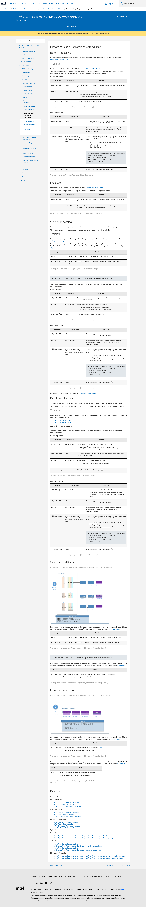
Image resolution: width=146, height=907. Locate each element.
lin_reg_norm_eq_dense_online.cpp (66, 813)
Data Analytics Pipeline (28, 51)
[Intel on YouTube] (46, 883)
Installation (24, 55)
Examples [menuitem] (27, 133)
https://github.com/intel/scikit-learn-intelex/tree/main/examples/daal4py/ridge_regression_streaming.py (77, 849)
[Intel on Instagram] (51, 883)
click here (86, 34)
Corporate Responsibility (93, 876)
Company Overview (38, 876)
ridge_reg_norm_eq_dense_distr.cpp (66, 827)
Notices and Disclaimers (108, 897)
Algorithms (54, 248)
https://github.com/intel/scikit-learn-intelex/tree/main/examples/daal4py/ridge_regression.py (86, 838)
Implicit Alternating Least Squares (30, 149)
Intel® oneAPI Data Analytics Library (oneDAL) (30, 47)
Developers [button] (48, 3)
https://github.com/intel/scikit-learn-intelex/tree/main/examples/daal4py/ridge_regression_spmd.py (89, 858)
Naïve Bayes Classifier (29, 157)
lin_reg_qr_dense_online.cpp (63, 815)
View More (70, 27)
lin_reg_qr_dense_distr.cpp (63, 825)
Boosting (25, 169)
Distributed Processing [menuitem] (27, 128)
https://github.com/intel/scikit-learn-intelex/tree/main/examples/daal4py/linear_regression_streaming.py (77, 845)
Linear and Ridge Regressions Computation (29, 115)
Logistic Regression (29, 153)
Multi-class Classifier (29, 166)
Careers (79, 876)
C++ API (23, 180)
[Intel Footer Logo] (20, 888)
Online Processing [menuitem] (29, 124)
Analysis (24, 79)
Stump (25, 97)
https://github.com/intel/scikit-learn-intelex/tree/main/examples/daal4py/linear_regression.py (87, 836)
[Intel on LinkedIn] (41, 883)
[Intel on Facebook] (32, 883)
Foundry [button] (70, 3)
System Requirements (28, 58)
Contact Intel (52, 876)
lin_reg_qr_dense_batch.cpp (63, 805)
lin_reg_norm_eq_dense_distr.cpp (65, 823)
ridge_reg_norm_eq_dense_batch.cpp (67, 806)
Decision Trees (27, 90)
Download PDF (122, 17)
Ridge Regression (29, 110)
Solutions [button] (36, 3)
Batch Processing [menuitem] (29, 121)
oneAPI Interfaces (26, 62)
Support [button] (25, 3)
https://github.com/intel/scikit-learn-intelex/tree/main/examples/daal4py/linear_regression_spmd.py (89, 856)
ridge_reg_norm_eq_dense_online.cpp (67, 817)
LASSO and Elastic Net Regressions (29, 138)
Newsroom (62, 876)
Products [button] (14, 3)
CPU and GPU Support (29, 69)
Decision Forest (27, 87)
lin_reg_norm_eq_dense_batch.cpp (66, 803)
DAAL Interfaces (26, 65)
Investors (71, 876)
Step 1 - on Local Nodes (62, 420)
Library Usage (26, 72)
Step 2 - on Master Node (62, 422)
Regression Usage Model (59, 60)
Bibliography (25, 177)
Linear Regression (29, 106)
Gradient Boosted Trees (30, 94)
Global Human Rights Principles (98, 898)
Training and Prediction (29, 83)
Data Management (27, 76)
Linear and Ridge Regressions (28, 101)
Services (24, 173)
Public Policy (116, 876)
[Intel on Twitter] (36, 883)
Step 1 (101, 747)
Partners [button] (60, 3)
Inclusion (107, 876)
